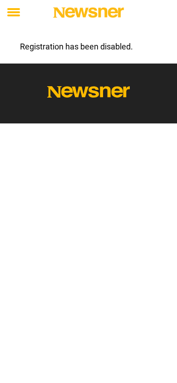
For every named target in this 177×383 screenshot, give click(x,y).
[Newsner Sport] (88, 12)
